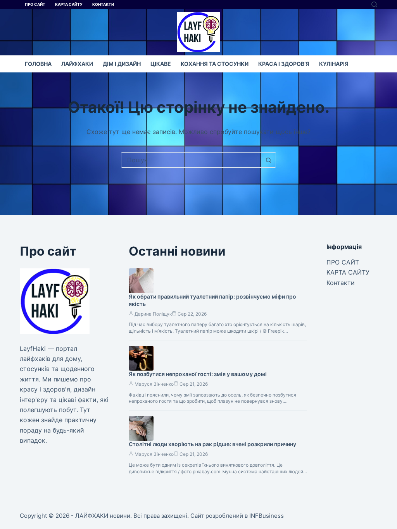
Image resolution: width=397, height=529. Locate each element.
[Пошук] (374, 4)
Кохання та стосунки (215, 63)
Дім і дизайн (122, 63)
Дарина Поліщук (153, 314)
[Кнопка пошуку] (268, 160)
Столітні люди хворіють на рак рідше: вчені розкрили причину (212, 444)
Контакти (103, 4)
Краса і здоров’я (283, 63)
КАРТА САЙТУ (69, 4)
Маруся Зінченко (154, 384)
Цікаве (160, 63)
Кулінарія (334, 63)
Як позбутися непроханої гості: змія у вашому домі (198, 374)
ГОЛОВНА (38, 63)
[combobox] (191, 160)
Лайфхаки (77, 63)
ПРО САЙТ (35, 4)
